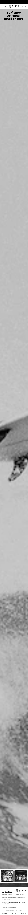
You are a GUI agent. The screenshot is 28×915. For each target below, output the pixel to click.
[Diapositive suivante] (26, 2)
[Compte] (22, 6)
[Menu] (2, 6)
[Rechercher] (5, 6)
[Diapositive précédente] (1, 2)
